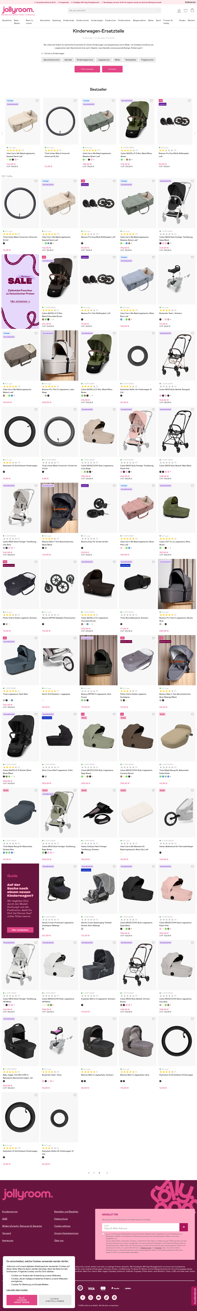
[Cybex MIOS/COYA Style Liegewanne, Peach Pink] (160, 929)
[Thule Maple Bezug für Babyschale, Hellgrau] (166, 776)
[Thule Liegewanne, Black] (6, 700)
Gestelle (68, 59)
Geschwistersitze (51, 59)
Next (195, 133)
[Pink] (15, 160)
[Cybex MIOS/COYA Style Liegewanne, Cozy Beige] (82, 472)
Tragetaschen (147, 59)
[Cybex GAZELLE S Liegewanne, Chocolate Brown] (82, 624)
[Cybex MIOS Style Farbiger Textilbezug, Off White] (4, 1005)
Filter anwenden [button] (87, 69)
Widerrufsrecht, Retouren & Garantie (22, 1226)
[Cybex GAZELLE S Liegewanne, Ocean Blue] (87, 624)
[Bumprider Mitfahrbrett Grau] (168, 319)
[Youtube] (98, 1297)
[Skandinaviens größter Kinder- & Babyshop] (18, 9)
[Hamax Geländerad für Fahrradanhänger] (160, 853)
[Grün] (10, 160)
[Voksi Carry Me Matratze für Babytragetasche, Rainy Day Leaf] (121, 853)
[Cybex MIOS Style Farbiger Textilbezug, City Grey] (4, 548)
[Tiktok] (106, 1297)
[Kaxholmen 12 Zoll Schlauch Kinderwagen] (4, 472)
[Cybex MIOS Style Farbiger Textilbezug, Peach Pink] (166, 243)
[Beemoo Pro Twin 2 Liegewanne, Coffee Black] (48, 396)
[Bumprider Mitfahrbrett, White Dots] (163, 319)
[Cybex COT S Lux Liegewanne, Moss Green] (160, 548)
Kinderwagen (88, 38)
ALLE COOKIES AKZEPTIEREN (21, 1300)
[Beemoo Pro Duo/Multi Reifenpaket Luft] (82, 243)
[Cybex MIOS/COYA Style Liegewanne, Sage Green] (85, 472)
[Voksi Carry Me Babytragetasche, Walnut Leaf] (51, 243)
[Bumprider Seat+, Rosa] (43, 1081)
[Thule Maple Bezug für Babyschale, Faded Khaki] (160, 776)
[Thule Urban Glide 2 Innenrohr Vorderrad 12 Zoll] (43, 472)
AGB (4, 1218)
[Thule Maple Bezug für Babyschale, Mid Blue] (168, 776)
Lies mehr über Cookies (17, 1290)
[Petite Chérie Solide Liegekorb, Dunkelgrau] (6, 624)
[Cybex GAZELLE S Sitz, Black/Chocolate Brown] (43, 319)
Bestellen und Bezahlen (66, 1211)
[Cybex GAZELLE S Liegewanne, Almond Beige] (90, 624)
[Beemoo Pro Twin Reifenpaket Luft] (82, 319)
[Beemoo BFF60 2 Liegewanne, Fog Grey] (85, 700)
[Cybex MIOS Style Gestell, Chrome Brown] (121, 1005)
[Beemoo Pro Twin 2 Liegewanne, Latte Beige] (43, 396)
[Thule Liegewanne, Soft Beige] (9, 700)
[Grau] (130, 160)
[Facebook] (82, 1297)
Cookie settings (62, 1226)
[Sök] (158, 10)
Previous (2, 133)
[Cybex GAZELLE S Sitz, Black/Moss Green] (46, 319)
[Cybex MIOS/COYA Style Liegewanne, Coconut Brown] (87, 472)
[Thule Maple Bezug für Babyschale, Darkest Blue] (163, 776)
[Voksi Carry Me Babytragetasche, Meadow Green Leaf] (46, 243)
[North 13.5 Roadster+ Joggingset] (43, 700)
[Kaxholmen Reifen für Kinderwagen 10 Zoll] (43, 1157)
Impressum (7, 1240)
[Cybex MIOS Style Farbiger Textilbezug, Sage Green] (43, 853)
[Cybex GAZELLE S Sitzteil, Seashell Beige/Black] (51, 319)
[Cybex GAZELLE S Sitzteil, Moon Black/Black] (48, 319)
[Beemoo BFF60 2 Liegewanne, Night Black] (87, 700)
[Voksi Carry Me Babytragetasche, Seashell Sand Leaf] (43, 243)
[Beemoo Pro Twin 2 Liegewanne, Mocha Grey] (46, 396)
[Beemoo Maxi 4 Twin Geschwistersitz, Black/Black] (43, 548)
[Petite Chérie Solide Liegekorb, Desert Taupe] (9, 624)
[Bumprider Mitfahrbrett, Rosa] (166, 319)
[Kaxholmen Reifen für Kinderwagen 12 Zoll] (121, 396)
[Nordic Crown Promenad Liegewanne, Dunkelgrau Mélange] (43, 929)
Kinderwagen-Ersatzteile (104, 38)
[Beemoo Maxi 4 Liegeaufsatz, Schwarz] (82, 1081)
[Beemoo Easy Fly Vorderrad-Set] (82, 548)
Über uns (59, 1240)
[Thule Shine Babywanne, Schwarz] (121, 624)
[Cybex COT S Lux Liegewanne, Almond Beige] (168, 548)
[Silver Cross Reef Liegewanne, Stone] (46, 776)
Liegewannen (104, 59)
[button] (185, 10)
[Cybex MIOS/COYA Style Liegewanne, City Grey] (160, 1005)
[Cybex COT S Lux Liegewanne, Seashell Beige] (163, 548)
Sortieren (112, 69)
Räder (117, 59)
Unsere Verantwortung (66, 1233)
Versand (6, 1233)
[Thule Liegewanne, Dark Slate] (4, 700)
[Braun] (127, 160)
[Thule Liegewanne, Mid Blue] (12, 700)
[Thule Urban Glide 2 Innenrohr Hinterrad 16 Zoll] (4, 243)
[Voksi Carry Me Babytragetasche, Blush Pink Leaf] (121, 548)
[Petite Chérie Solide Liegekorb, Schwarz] (4, 624)
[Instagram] (90, 1297)
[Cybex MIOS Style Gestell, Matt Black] (168, 243)
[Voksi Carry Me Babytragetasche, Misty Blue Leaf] (48, 243)
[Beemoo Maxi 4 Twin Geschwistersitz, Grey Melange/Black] (46, 548)
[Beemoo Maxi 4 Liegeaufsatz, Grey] (85, 1081)
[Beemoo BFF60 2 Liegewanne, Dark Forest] (82, 700)
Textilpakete (130, 59)
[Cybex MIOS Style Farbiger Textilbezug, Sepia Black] (160, 243)
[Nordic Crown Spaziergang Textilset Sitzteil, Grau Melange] (82, 929)
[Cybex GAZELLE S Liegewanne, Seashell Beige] (85, 624)
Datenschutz (61, 1218)
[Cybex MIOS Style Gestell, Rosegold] (163, 243)
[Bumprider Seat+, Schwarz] (160, 319)
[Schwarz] (13, 160)
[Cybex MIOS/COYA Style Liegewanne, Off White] (43, 1005)
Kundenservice (190, 2)
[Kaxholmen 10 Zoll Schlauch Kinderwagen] (4, 1157)
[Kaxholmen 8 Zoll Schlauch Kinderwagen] (160, 1081)
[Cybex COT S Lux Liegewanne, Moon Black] (166, 548)
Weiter (107, 1173)
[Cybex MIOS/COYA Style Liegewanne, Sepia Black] (90, 472)
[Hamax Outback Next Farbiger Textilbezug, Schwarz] (82, 853)
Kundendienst (195, 1296)
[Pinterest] (114, 1297)
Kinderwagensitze (85, 59)
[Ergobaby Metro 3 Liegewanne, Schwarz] (82, 1005)
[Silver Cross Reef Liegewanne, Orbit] (43, 776)
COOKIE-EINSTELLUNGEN (55, 1300)
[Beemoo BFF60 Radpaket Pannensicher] (43, 624)
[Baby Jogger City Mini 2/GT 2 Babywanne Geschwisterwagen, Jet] (4, 1081)
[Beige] (7, 160)
